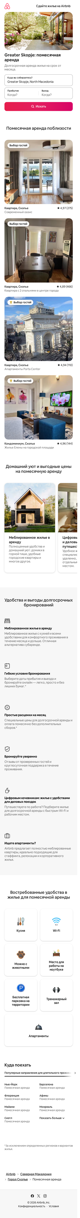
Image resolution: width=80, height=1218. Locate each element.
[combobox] (38, 82)
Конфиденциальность (31, 1206)
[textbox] (21, 95)
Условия (54, 1206)
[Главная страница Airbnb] (7, 6)
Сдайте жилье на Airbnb (53, 6)
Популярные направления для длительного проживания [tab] (40, 1072)
